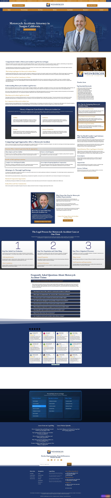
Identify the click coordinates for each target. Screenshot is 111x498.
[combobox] (53, 464)
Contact (101, 9)
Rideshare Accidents (53, 401)
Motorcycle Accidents (37, 406)
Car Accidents (35, 401)
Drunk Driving (51, 408)
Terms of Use (32, 478)
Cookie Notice (32, 475)
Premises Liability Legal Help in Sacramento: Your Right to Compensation (42, 443)
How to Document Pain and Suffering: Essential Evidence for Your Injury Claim (42, 429)
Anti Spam (32, 473)
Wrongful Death (68, 408)
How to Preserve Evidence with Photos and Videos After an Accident (42, 436)
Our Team (40, 9)
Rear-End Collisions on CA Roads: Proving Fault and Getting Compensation (68, 429)
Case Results (70, 9)
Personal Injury (24, 9)
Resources (85, 9)
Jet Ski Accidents (52, 406)
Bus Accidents (35, 413)
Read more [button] (31, 340)
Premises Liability (69, 401)
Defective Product (69, 406)
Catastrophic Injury (69, 403)
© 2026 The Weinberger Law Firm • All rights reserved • (50, 496)
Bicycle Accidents (36, 408)
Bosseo (69, 496)
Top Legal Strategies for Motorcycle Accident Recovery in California (42, 433)
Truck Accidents (36, 403)
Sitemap (61, 496)
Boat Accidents (52, 403)
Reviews (55, 9)
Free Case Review (106, 496)
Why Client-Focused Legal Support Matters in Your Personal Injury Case (42, 440)
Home (9, 9)
